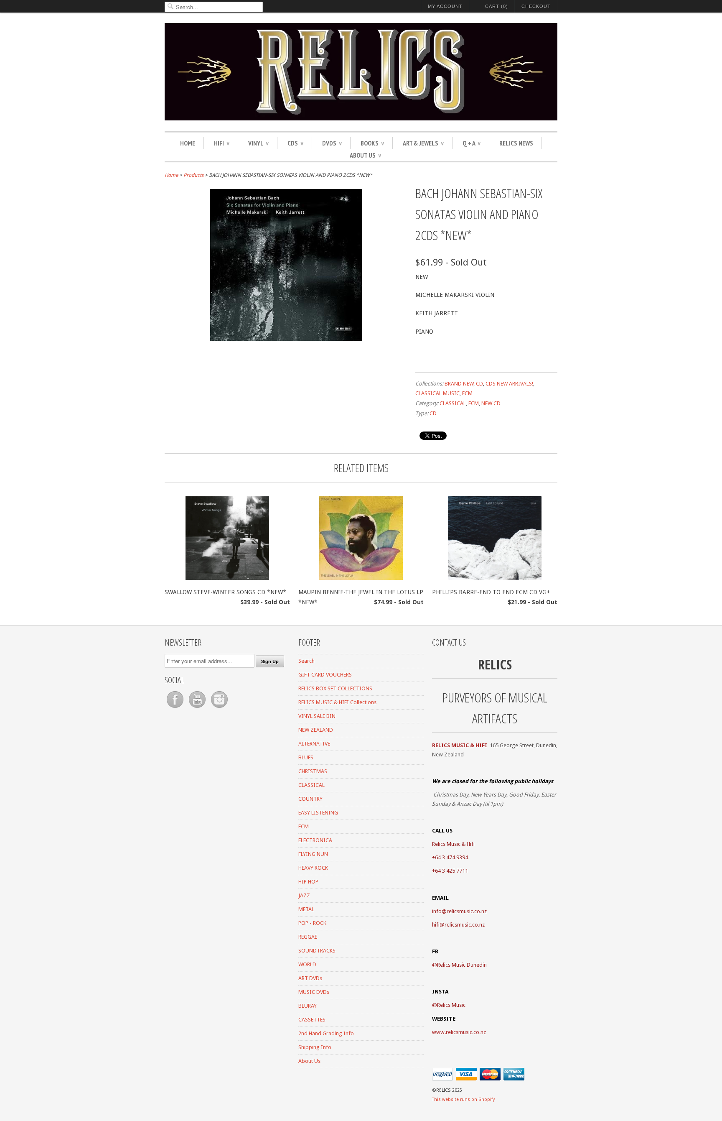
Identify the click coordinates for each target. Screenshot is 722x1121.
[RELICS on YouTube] (198, 708)
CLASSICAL (453, 403)
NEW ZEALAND (315, 730)
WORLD (307, 964)
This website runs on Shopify (463, 1099)
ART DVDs (310, 978)
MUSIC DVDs (313, 992)
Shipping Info (314, 1047)
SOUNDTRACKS (317, 950)
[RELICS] (361, 73)
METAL (306, 909)
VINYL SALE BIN (317, 716)
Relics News (516, 143)
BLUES (305, 757)
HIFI (221, 143)
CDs (295, 143)
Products (193, 175)
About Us (365, 155)
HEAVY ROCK (313, 868)
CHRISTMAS (312, 771)
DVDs (332, 143)
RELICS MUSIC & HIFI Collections (337, 702)
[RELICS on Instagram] (219, 708)
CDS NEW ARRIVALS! (509, 383)
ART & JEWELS (423, 143)
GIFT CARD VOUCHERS (325, 675)
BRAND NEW (459, 383)
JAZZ (304, 895)
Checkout (536, 6)
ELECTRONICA (315, 840)
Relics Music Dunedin (462, 965)
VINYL (258, 143)
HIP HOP (308, 881)
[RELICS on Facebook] (176, 708)
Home (187, 143)
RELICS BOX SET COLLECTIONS (335, 688)
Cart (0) (496, 6)
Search (306, 661)
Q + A (471, 143)
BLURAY (307, 1006)
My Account (445, 6)
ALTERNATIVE (314, 744)
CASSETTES (311, 1019)
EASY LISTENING (318, 812)
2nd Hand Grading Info (326, 1033)
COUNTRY (310, 799)
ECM (467, 393)
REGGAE (307, 937)
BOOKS (372, 143)
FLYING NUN (313, 854)
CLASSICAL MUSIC (437, 393)
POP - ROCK (312, 923)
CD (479, 383)
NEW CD (491, 403)
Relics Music (451, 1005)
